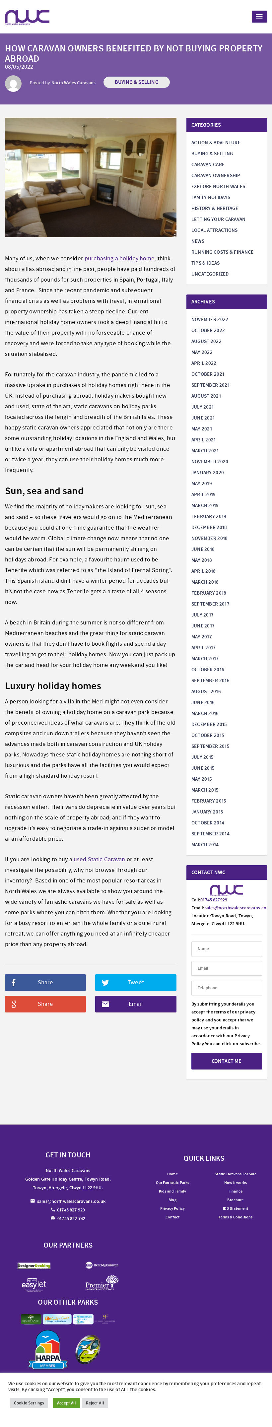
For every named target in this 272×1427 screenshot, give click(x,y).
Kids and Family (172, 1191)
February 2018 (209, 593)
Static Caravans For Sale (235, 1174)
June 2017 (203, 625)
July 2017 (202, 615)
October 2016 (208, 669)
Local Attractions (214, 230)
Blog (172, 1199)
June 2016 (203, 702)
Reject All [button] (95, 1403)
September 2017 (210, 604)
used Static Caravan (99, 859)
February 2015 (209, 801)
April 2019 (203, 494)
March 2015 (205, 790)
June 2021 (203, 418)
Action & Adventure (215, 142)
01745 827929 (213, 900)
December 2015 (209, 724)
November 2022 (210, 319)
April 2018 (203, 571)
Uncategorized (210, 274)
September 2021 (210, 385)
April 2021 (203, 439)
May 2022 (202, 352)
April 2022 (204, 363)
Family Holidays (211, 197)
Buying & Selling (137, 82)
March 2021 (205, 450)
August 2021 (206, 396)
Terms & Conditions (236, 1217)
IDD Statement (235, 1208)
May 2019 (201, 483)
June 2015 (203, 768)
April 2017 (203, 647)
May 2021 (201, 428)
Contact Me (227, 1061)
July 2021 (202, 407)
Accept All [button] (66, 1403)
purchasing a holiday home (120, 258)
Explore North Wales (218, 186)
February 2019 (209, 516)
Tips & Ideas (205, 263)
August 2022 (206, 341)
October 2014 (208, 822)
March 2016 (205, 713)
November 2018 (209, 538)
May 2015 (201, 779)
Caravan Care (208, 164)
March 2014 (205, 844)
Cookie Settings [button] (29, 1403)
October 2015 (208, 735)
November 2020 (210, 461)
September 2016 (210, 680)
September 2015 (210, 746)
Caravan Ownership (215, 175)
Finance (235, 1191)
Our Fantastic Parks (172, 1182)
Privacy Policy (172, 1208)
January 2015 (207, 812)
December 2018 (209, 527)
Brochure (235, 1199)
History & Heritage (214, 208)
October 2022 (208, 330)
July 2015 (202, 757)
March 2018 (205, 582)
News (197, 241)
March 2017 (205, 658)
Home (172, 1174)
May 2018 (201, 560)
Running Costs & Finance (222, 252)
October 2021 (208, 374)
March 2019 (205, 505)
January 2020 (207, 472)
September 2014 (210, 833)
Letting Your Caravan (218, 219)
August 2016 (206, 691)
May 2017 (201, 636)
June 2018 (203, 549)
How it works (235, 1182)
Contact (172, 1217)
